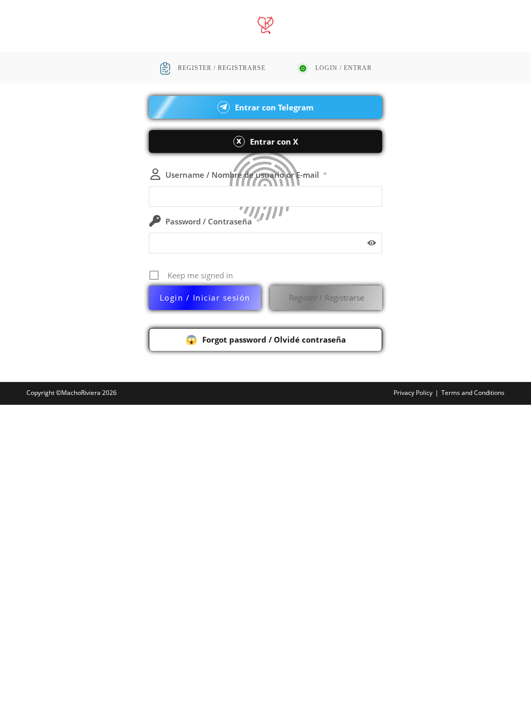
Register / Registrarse (326, 297)
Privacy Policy (413, 392)
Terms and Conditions (473, 392)
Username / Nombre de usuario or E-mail (246, 174)
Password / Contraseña (212, 221)
